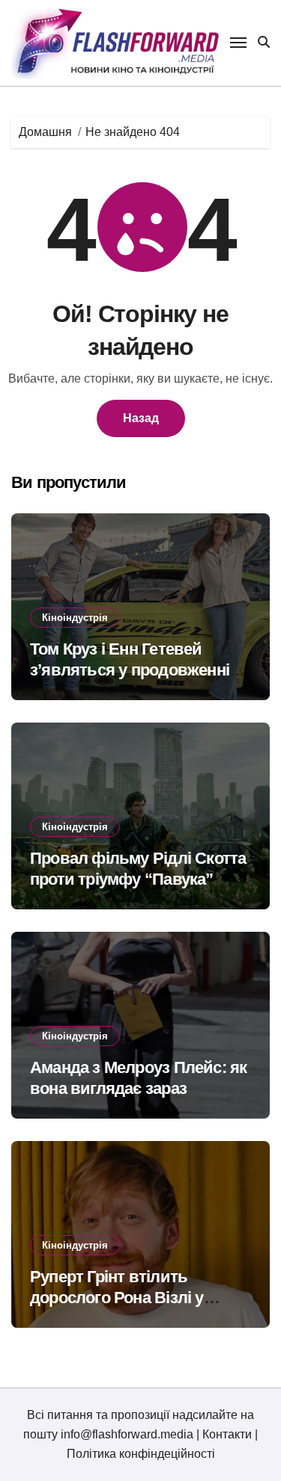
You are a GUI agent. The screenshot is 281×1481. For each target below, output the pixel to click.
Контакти (227, 1434)
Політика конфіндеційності (141, 1453)
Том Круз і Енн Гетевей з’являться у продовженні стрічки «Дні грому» (129, 670)
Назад (141, 418)
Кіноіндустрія (75, 617)
